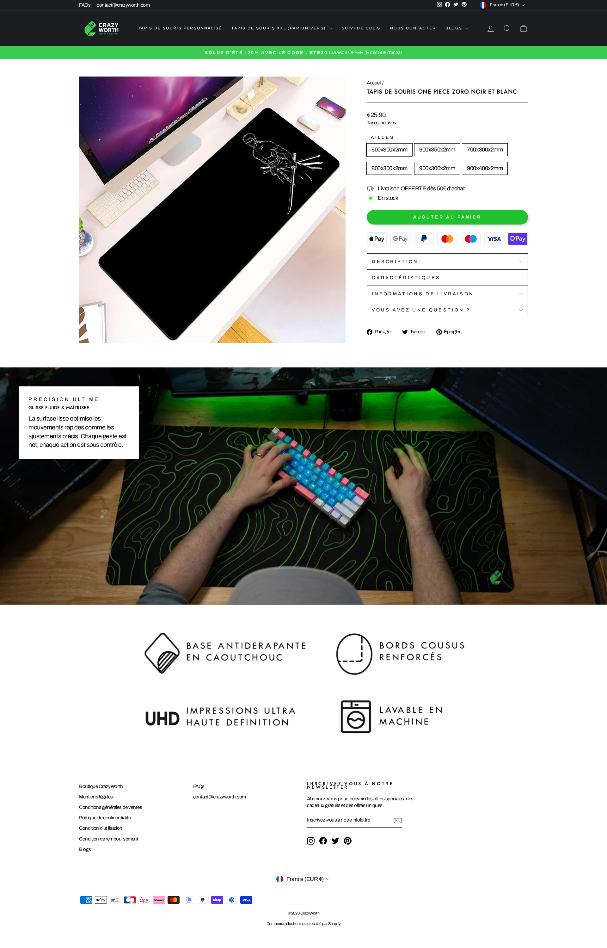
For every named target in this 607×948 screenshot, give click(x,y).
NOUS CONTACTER (413, 28)
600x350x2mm (437, 149)
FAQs (84, 5)
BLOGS (454, 28)
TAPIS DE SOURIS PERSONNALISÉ (180, 28)
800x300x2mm (389, 168)
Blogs (85, 849)
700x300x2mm (485, 149)
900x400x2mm (485, 168)
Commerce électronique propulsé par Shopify (303, 923)
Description (395, 261)
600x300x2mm (389, 149)
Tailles (381, 137)
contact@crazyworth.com (123, 5)
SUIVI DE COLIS (361, 28)
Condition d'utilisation (100, 828)
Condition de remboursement (108, 838)
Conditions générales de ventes (110, 807)
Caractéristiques (406, 277)
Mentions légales (96, 796)
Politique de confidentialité (105, 817)
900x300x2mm (437, 168)
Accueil (374, 82)
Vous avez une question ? (421, 309)
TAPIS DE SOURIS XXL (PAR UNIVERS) (279, 28)
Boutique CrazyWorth (101, 786)
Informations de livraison (423, 293)
